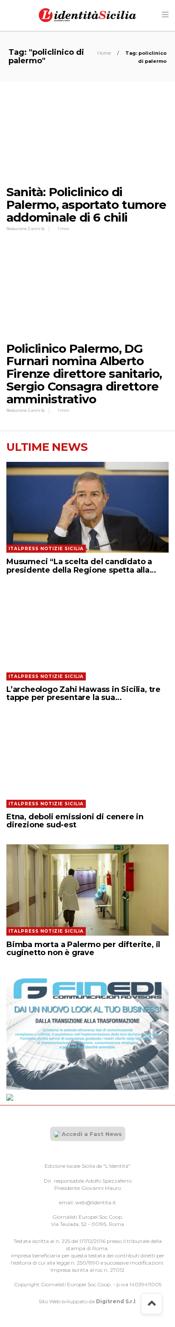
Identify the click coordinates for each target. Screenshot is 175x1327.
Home (104, 53)
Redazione (17, 228)
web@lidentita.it (95, 1202)
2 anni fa (36, 228)
